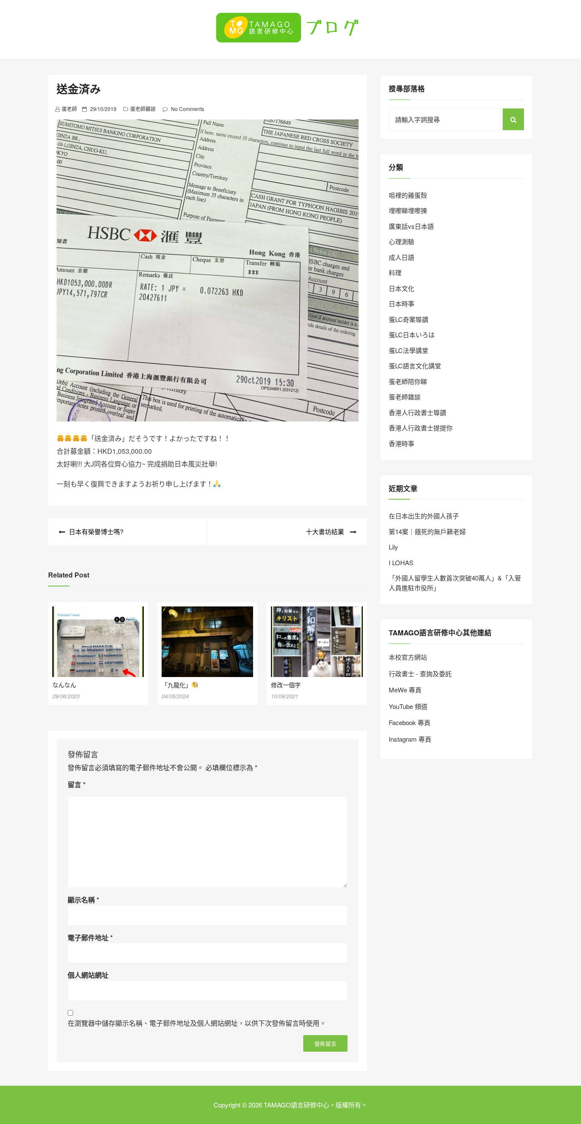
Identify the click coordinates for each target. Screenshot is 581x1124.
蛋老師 (69, 108)
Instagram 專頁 (410, 738)
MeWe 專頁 (405, 689)
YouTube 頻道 (408, 706)
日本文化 (401, 288)
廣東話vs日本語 (411, 226)
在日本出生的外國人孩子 (424, 515)
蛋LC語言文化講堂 (415, 365)
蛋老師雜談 (143, 108)
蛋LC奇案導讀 (408, 319)
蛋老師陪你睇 (408, 381)
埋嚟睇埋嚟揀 (408, 210)
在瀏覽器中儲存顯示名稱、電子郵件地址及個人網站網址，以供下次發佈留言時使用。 (197, 1023)
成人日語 (401, 257)
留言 (76, 784)
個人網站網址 (88, 975)
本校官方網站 (408, 656)
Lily (393, 546)
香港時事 (401, 443)
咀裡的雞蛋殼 (408, 195)
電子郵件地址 (90, 937)
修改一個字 (286, 684)
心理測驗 (401, 241)
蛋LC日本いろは (412, 334)
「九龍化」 (176, 684)
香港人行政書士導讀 (417, 412)
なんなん (64, 684)
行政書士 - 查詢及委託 (420, 673)
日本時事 (401, 303)
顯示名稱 (83, 900)
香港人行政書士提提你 (421, 427)
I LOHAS (401, 562)
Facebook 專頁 (409, 722)
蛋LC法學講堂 (408, 350)
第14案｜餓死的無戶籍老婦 (427, 531)
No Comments (187, 108)
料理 (395, 272)
